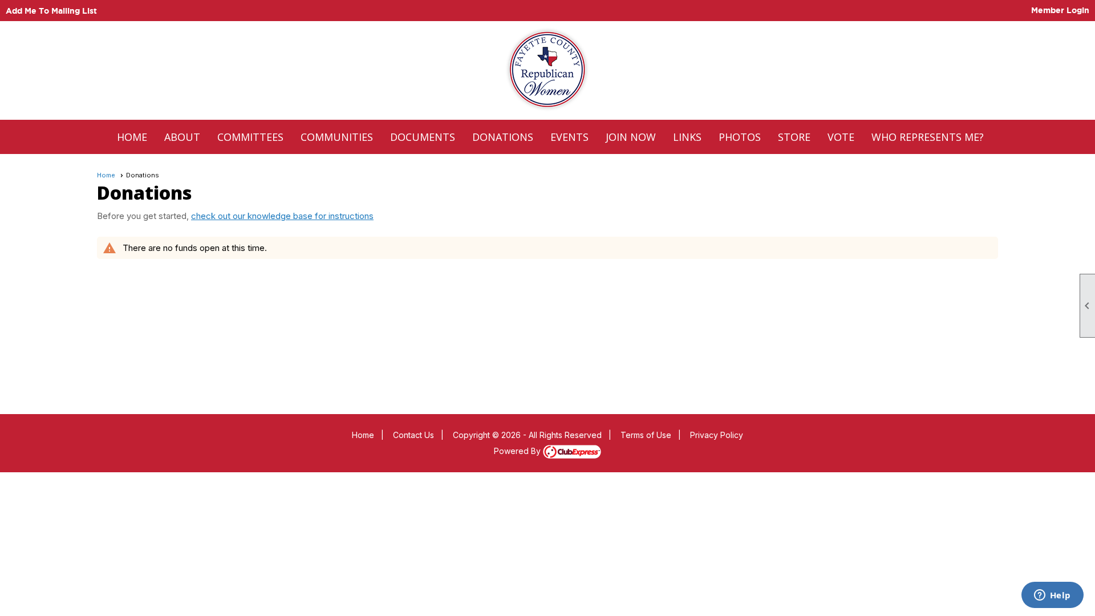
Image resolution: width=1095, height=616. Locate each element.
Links (687, 137)
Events (569, 137)
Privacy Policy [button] (716, 435)
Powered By (518, 451)
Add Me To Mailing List (51, 10)
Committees (250, 137)
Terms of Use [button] (645, 435)
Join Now (631, 137)
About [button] (182, 137)
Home (132, 137)
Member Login (1060, 10)
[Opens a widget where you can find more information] (1052, 596)
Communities (337, 137)
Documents (422, 137)
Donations (502, 137)
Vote (841, 137)
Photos (740, 137)
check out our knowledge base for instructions (282, 215)
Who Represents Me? (927, 137)
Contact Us (413, 435)
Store (794, 137)
